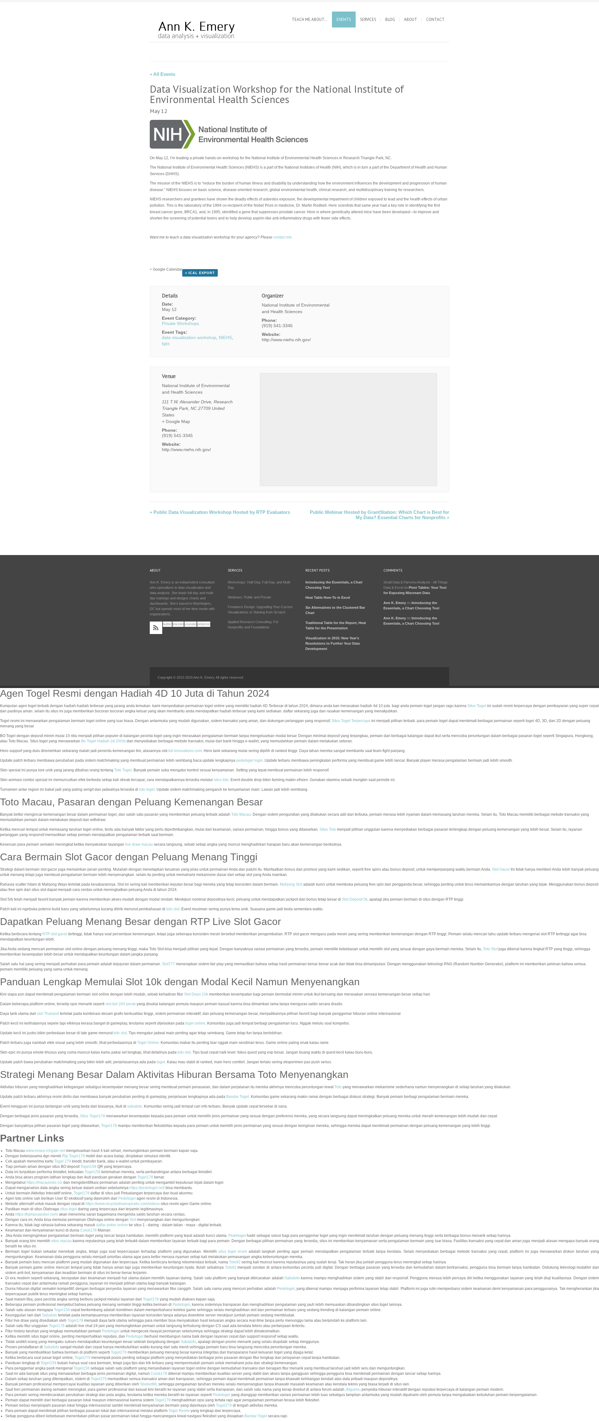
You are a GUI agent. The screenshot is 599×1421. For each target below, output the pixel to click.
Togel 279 (62, 1161)
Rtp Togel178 (73, 1156)
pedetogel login (249, 760)
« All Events (162, 74)
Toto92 (235, 1262)
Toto (338, 1087)
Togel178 (109, 1126)
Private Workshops (180, 323)
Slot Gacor (501, 869)
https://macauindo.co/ (44, 1182)
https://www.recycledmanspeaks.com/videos (122, 1204)
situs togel (68, 1209)
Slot (132, 1219)
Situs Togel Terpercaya (351, 721)
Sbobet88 (148, 1384)
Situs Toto (327, 829)
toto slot (172, 909)
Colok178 (88, 1230)
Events (344, 19)
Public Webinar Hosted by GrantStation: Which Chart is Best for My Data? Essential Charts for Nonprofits (379, 514)
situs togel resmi (232, 1251)
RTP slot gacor (54, 934)
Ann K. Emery (394, 603)
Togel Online (148, 1042)
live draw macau (139, 844)
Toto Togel (123, 770)
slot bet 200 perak (120, 1004)
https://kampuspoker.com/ (36, 1214)
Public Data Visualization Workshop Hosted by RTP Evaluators (220, 512)
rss (156, 628)
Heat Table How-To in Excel (327, 597)
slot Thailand (48, 1013)
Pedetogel (127, 1198)
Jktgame (352, 1389)
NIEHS (225, 337)
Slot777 (168, 964)
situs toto (221, 780)
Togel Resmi (179, 1411)
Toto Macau (241, 814)
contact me (282, 237)
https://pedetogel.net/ (147, 1188)
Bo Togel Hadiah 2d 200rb (103, 741)
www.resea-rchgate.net (45, 1150)
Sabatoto (292, 1278)
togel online (195, 1023)
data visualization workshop (189, 337)
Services (368, 19)
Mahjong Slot (291, 884)
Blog (390, 19)
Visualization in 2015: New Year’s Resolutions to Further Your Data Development (332, 643)
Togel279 (119, 1352)
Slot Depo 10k (196, 994)
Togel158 (88, 1166)
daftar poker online (112, 1225)
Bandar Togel (237, 1096)
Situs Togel (476, 706)
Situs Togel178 (92, 1116)
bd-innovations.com (185, 751)
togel (161, 1062)
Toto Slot (490, 949)
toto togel (147, 789)
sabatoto (134, 1106)
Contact (435, 19)
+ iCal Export (200, 273)
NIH (165, 344)
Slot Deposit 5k (355, 899)
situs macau (61, 1241)
